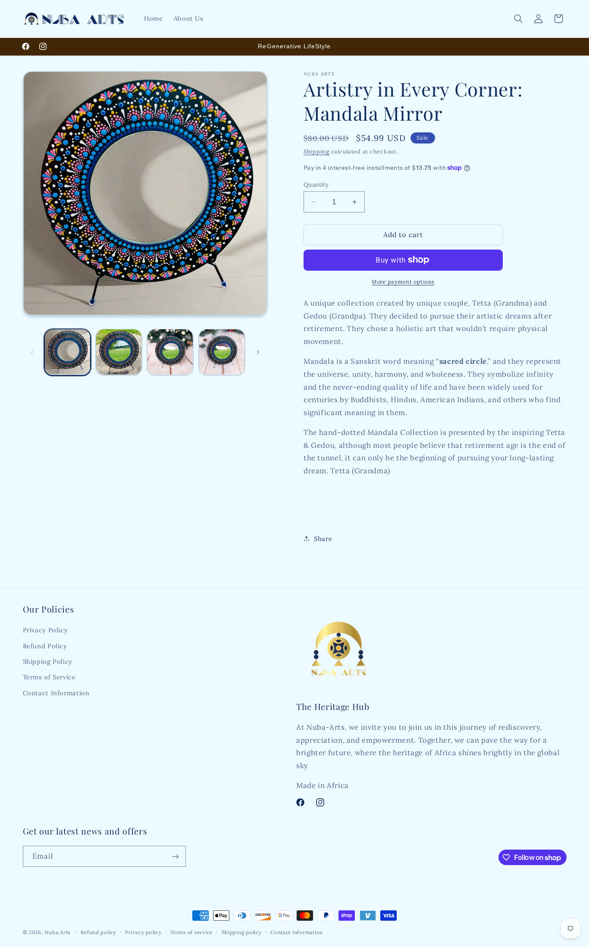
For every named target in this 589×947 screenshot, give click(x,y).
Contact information (296, 932)
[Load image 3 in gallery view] (170, 351)
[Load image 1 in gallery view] (67, 351)
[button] (518, 18)
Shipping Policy (47, 661)
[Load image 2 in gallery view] (118, 351)
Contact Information (56, 693)
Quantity (316, 184)
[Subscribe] (175, 856)
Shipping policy (242, 932)
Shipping (316, 150)
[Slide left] (32, 352)
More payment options (403, 281)
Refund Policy (45, 646)
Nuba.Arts (57, 932)
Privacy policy (143, 932)
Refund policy (98, 932)
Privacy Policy (45, 630)
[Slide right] (257, 352)
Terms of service (191, 932)
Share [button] (323, 538)
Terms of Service (49, 677)
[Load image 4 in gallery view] (221, 351)
